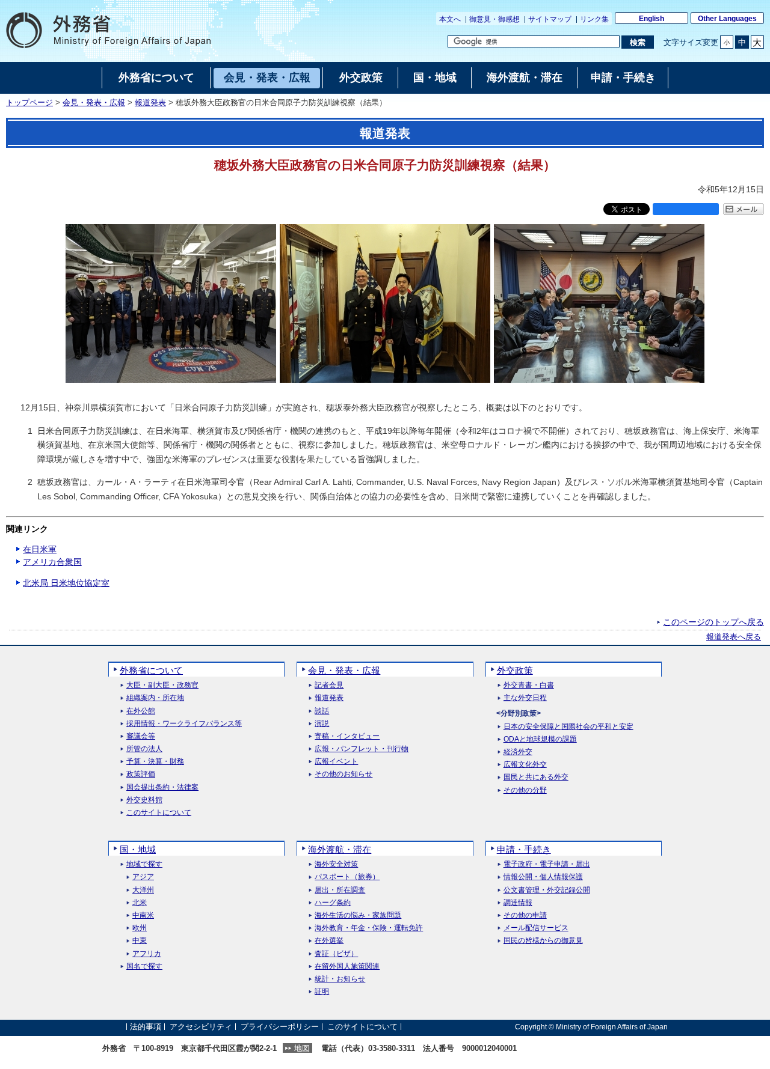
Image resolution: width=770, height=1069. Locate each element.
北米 (139, 903)
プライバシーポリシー (280, 1026)
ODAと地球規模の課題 (540, 739)
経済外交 (518, 752)
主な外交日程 (525, 698)
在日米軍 (40, 549)
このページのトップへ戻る (713, 622)
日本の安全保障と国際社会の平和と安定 (568, 727)
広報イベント (336, 762)
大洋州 (143, 890)
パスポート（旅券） (347, 877)
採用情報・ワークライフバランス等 (184, 724)
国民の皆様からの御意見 (543, 941)
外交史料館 (144, 800)
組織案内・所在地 (155, 698)
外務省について (151, 670)
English (651, 18)
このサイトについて (158, 813)
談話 (322, 711)
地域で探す (144, 864)
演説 (322, 724)
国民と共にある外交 (536, 777)
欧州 (139, 928)
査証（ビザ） (336, 954)
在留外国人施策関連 (347, 966)
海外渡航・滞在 (339, 849)
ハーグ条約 (333, 903)
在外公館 (140, 711)
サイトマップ (549, 19)
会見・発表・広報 (94, 103)
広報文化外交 (525, 765)
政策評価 (140, 774)
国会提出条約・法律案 (162, 787)
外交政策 (515, 670)
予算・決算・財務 (155, 762)
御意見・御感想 (494, 19)
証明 (322, 992)
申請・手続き (524, 849)
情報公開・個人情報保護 (543, 877)
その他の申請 (525, 915)
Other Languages (727, 18)
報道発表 (150, 103)
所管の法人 (144, 749)
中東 (139, 941)
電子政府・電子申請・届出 (547, 864)
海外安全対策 (336, 864)
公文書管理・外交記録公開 (547, 890)
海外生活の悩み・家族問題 (358, 915)
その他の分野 (525, 790)
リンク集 (594, 19)
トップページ (29, 103)
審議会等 (140, 736)
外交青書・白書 (529, 685)
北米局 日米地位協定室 (66, 583)
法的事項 (145, 1026)
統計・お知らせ (340, 979)
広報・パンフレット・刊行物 (361, 749)
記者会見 (329, 685)
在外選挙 (329, 941)
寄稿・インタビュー (347, 736)
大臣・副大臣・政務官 (162, 685)
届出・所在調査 (340, 890)
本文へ (450, 19)
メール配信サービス (536, 928)
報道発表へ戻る (733, 637)
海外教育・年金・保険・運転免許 (369, 928)
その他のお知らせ (343, 774)
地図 (302, 1048)
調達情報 (518, 903)
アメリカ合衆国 (52, 562)
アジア (143, 877)
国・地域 (138, 849)
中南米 (143, 915)
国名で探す (144, 966)
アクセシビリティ (201, 1026)
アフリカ (146, 954)
